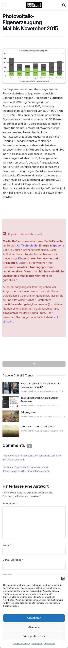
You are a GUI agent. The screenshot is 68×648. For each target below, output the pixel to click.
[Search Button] (64, 5)
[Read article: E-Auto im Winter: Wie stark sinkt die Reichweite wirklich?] (10, 388)
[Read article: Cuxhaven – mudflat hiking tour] (10, 431)
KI (19, 258)
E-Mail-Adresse (13, 559)
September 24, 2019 (51, 417)
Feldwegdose (28, 412)
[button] (63, 578)
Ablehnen (34, 627)
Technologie (29, 245)
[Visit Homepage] (34, 5)
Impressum (37, 643)
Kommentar (10, 503)
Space (56, 245)
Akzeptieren (34, 617)
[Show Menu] (4, 5)
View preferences (34, 636)
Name (7, 545)
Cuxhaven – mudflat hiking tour (37, 426)
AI (18, 245)
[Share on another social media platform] (34, 364)
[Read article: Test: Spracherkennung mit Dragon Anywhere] (10, 402)
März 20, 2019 (48, 406)
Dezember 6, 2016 (50, 431)
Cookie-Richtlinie (21, 643)
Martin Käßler (31, 391)
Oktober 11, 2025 (50, 391)
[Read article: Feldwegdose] (10, 416)
